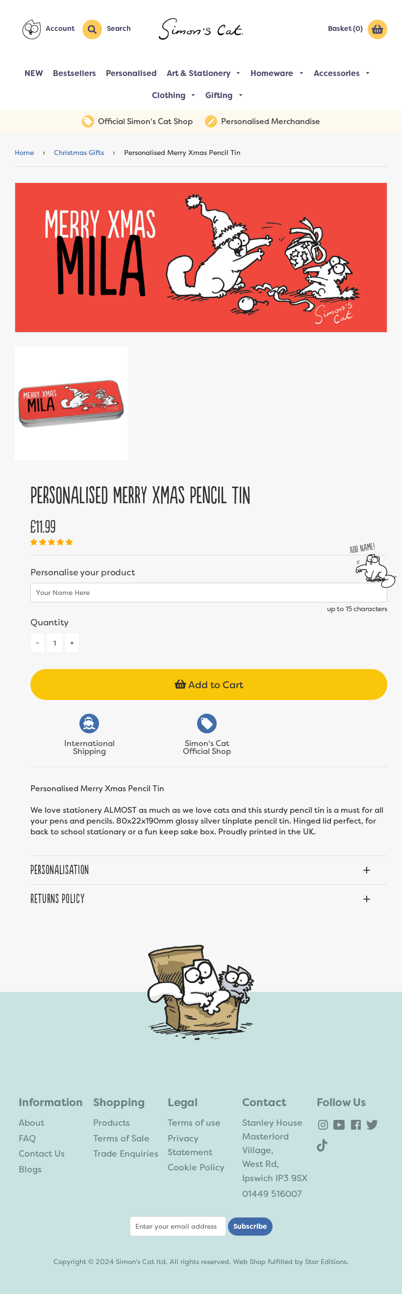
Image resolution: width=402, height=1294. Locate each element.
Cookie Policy (196, 1167)
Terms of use (194, 1123)
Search (119, 28)
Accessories (338, 73)
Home (24, 152)
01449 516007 (272, 1194)
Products (111, 1123)
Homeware (273, 73)
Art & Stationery (199, 73)
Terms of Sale (121, 1138)
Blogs (30, 1169)
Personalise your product (82, 572)
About (31, 1123)
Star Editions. (327, 1261)
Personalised (131, 73)
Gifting (219, 95)
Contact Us (42, 1154)
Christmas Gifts (79, 152)
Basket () (345, 28)
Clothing (169, 95)
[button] (52, 542)
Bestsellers (74, 73)
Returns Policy (57, 899)
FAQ (27, 1138)
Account (60, 28)
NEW (34, 73)
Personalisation (59, 870)
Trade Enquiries (125, 1154)
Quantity (49, 622)
